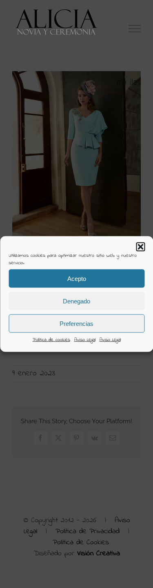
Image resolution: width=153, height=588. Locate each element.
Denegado (76, 300)
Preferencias (76, 323)
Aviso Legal (84, 339)
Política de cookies (51, 339)
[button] (140, 247)
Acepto (76, 278)
